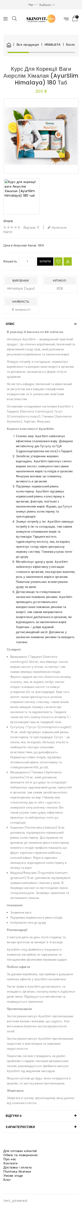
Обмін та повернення (20, 1155)
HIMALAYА (53, 45)
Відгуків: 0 (31, 227)
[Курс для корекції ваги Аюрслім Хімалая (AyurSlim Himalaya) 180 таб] (41, 136)
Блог (7, 1179)
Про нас (9, 1159)
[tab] (41, 324)
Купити (45, 261)
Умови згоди (13, 1175)
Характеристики (20, 1127)
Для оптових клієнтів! (20, 1151)
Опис (10, 324)
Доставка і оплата (17, 1167)
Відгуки (14, 1116)
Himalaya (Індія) (21, 288)
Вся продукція (28, 45)
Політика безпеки (17, 1171)
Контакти (10, 1163)
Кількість (10, 261)
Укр (30, 4)
